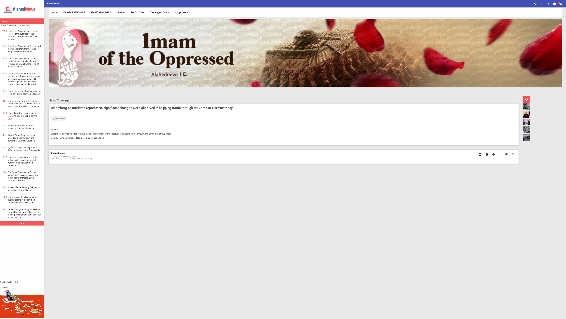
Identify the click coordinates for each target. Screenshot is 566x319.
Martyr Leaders (182, 12)
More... (22, 223)
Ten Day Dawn (137, 12)
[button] (542, 4)
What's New (24, 25)
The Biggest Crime (159, 12)
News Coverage (59, 100)
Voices (121, 12)
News (5, 21)
